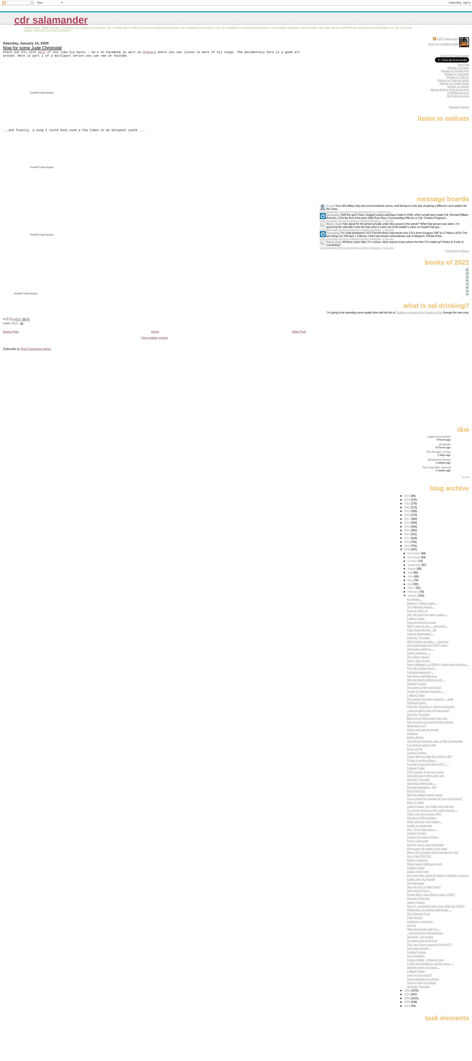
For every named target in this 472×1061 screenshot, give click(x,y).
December (414, 553)
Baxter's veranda (417, 860)
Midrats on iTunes (458, 67)
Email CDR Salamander (454, 55)
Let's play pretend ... (419, 948)
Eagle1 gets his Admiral (421, 879)
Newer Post (10, 331)
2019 (407, 511)
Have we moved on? (419, 975)
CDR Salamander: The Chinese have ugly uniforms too (347, 212)
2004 (407, 1005)
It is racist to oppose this (421, 745)
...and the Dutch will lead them (425, 933)
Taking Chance (416, 902)
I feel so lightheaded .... (420, 633)
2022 (407, 499)
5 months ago (384, 212)
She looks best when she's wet (425, 775)
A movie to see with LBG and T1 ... (428, 764)
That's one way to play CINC (424, 814)
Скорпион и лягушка (420, 921)
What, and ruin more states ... (424, 821)
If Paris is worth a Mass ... (422, 760)
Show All (465, 477)
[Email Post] (21, 323)
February (413, 591)
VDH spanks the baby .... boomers (428, 641)
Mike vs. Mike (415, 802)
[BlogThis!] (17, 319)
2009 (407, 549)
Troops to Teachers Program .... (426, 691)
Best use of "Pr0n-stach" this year (427, 718)
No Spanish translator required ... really (430, 699)
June (410, 576)
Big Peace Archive (458, 96)
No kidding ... (415, 599)
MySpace (149, 52)
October (412, 561)
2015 (407, 526)
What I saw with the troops (423, 729)
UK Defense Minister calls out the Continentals (435, 741)
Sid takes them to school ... (423, 967)
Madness (412, 733)
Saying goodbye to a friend (423, 979)
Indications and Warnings (422, 676)
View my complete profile (443, 44)
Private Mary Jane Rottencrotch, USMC (431, 894)
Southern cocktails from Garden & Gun (419, 312)
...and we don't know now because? (428, 710)
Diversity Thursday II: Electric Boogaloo (430, 706)
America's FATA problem (422, 817)
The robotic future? (418, 656)
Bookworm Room (439, 459)
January (412, 595)
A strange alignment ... (420, 672)
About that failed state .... (421, 783)
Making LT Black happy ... (422, 603)
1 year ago (388, 221)
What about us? (416, 725)
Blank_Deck (334, 223)
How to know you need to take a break (430, 722)
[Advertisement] (446, 343)
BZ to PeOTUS (416, 791)
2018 (407, 514)
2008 (407, 990)
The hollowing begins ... (421, 606)
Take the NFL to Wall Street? (424, 887)
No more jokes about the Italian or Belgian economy (438, 875)
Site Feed (463, 64)
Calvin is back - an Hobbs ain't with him (430, 806)
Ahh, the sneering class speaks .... (427, 614)
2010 (407, 545)
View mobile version (154, 337)
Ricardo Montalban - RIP (422, 787)
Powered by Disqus (457, 250)
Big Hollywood (415, 883)
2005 (407, 1001)
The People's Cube (438, 451)
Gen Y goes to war (418, 660)
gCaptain (445, 444)
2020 (407, 507)
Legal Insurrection (439, 436)
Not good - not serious (420, 936)
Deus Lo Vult (414, 748)
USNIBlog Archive (458, 92)
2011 (407, 541)
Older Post (299, 331)
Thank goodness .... (419, 653)
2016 (407, 522)
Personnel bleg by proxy (421, 622)
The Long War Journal (436, 467)
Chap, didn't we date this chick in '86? (429, 756)
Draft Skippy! (415, 917)
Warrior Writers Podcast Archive (450, 89)
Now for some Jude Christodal (32, 47)
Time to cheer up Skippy (421, 982)
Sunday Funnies (416, 683)
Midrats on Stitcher (457, 77)
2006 (407, 998)
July (410, 572)
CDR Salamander (51, 20)
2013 (407, 534)
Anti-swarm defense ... (420, 649)
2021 (407, 503)
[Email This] (14, 319)
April (410, 584)
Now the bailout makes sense (424, 794)
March (411, 587)
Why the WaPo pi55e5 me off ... (426, 680)
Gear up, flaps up (417, 610)
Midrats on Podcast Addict (453, 80)
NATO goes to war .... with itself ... (427, 626)
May (410, 580)
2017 (407, 518)
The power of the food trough (424, 687)
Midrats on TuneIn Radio (454, 83)
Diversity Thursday (418, 637)
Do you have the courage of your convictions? (434, 798)
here (41, 52)
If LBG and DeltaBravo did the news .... (430, 963)
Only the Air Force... (419, 890)
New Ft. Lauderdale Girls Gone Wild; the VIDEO (436, 906)
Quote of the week (418, 871)
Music (14, 323)
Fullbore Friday (416, 618)
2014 (407, 530)
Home (155, 331)
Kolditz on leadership (419, 825)
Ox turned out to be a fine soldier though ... (432, 810)
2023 (407, 495)
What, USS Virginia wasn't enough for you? (433, 852)
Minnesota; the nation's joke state (427, 848)
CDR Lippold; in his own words (425, 772)
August (412, 568)
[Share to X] (21, 319)
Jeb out (411, 925)
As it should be (416, 956)
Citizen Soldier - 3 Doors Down (425, 959)
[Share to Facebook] (24, 319)
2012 (407, 538)
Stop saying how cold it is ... (423, 929)
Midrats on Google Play (455, 70)
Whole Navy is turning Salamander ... (429, 909)
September (414, 564)
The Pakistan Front (418, 913)
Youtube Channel (459, 107)
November (414, 557)
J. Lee (330, 205)
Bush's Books (415, 737)
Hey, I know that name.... (422, 829)
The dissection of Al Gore (422, 940)
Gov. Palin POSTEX (419, 856)
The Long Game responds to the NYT (429, 944)
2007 (407, 994)
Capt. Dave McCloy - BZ (422, 630)
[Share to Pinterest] (28, 319)
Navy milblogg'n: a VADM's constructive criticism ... (438, 664)
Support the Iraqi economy (423, 837)
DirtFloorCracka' (417, 702)
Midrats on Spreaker (457, 74)
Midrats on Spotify (458, 86)
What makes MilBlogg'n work (424, 864)
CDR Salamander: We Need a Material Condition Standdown (350, 221)
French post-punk (417, 840)
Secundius (333, 214)
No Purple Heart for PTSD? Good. (427, 645)
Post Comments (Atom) (36, 349)
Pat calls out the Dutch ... (422, 668)
